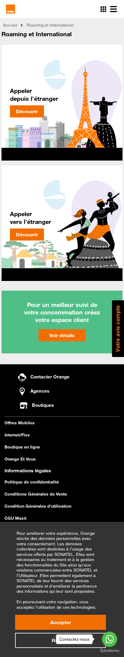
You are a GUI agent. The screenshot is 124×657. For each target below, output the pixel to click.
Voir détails (62, 335)
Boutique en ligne (22, 447)
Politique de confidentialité (32, 482)
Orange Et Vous (20, 459)
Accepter (60, 622)
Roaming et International (49, 25)
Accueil (10, 25)
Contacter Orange (49, 376)
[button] (118, 328)
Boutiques (43, 405)
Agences (39, 391)
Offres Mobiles (20, 423)
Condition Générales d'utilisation (38, 506)
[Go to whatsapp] (109, 639)
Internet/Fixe (17, 435)
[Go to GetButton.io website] (109, 651)
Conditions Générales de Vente (36, 494)
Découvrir (27, 111)
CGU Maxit (15, 518)
